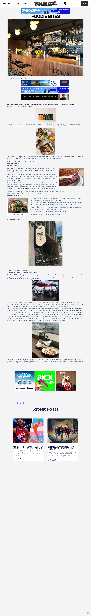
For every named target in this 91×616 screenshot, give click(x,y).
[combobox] (75, 3)
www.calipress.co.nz (13, 163)
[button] (18, 403)
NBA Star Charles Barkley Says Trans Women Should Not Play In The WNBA (28, 447)
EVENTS (18, 3)
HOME (5, 3)
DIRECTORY (26, 3)
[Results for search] (75, 6)
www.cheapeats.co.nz (38, 104)
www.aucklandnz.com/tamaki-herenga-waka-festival (24, 193)
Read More (17, 458)
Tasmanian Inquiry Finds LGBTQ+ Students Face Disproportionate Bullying (60, 448)
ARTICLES (11, 3)
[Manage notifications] (88, 613)
